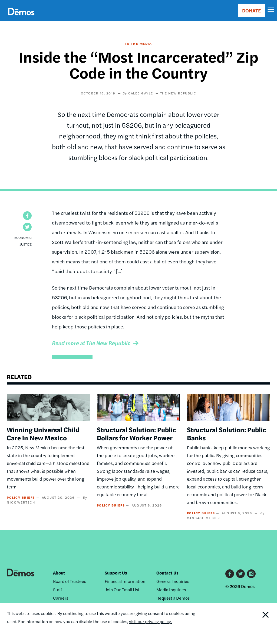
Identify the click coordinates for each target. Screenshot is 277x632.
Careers (60, 598)
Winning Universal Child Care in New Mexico (43, 433)
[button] (27, 215)
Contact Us (167, 573)
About (59, 573)
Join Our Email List (122, 589)
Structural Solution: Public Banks (226, 433)
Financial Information (125, 581)
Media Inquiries (171, 589)
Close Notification (251, 617)
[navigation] (271, 9)
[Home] (21, 18)
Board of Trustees (69, 581)
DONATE (251, 10)
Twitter (240, 573)
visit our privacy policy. (150, 621)
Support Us (116, 573)
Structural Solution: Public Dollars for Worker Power (136, 433)
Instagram (251, 573)
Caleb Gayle (140, 93)
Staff (57, 589)
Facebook (229, 573)
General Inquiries (172, 581)
